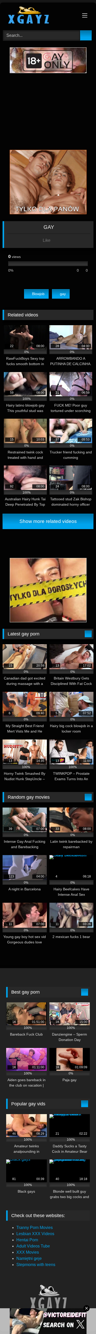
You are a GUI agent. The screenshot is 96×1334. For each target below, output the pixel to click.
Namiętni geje (29, 1258)
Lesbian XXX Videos (35, 1234)
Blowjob (38, 294)
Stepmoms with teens (35, 1264)
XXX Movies (27, 1252)
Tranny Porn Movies (34, 1227)
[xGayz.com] (39, 15)
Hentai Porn (27, 1240)
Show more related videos (48, 521)
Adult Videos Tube (33, 1246)
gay (63, 294)
